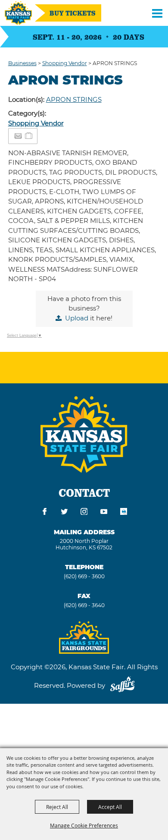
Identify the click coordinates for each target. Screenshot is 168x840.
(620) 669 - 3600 (84, 576)
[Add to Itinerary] (29, 136)
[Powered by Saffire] (122, 685)
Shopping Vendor (64, 63)
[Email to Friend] (18, 136)
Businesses (22, 63)
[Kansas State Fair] (18, 13)
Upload (76, 318)
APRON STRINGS (74, 99)
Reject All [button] (57, 806)
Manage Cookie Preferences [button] (84, 825)
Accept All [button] (110, 806)
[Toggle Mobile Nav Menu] (157, 13)
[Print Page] (123, 513)
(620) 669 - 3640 (84, 605)
